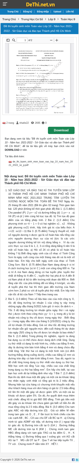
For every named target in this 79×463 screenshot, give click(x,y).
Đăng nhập (43, 11)
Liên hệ (70, 11)
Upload (57, 11)
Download (61, 130)
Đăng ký (27, 11)
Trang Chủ (12, 11)
